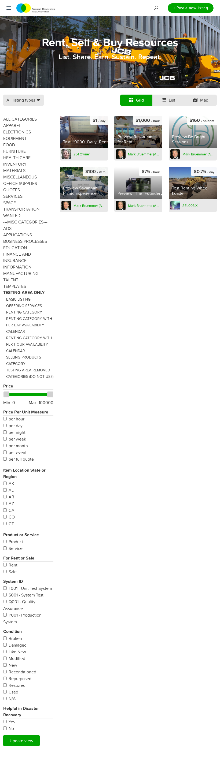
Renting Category (24, 312)
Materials (14, 170)
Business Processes (25, 241)
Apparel (12, 125)
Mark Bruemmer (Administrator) (144, 154)
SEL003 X (189, 205)
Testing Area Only (24, 292)
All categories (20, 119)
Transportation (21, 209)
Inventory (15, 164)
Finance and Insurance (17, 257)
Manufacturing (20, 273)
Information (17, 267)
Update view (21, 741)
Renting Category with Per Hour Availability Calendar (29, 344)
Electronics (17, 132)
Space (9, 203)
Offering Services (24, 305)
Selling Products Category (23, 360)
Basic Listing (18, 299)
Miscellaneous (20, 177)
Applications (17, 235)
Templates (14, 286)
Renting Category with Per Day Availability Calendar (29, 325)
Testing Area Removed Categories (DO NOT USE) (29, 373)
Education (15, 248)
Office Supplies (20, 183)
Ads (7, 228)
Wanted (11, 215)
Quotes (11, 190)
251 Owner (82, 154)
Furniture (14, 151)
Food (9, 145)
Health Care (17, 158)
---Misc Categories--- (25, 222)
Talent (10, 280)
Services (13, 196)
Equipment (15, 138)
